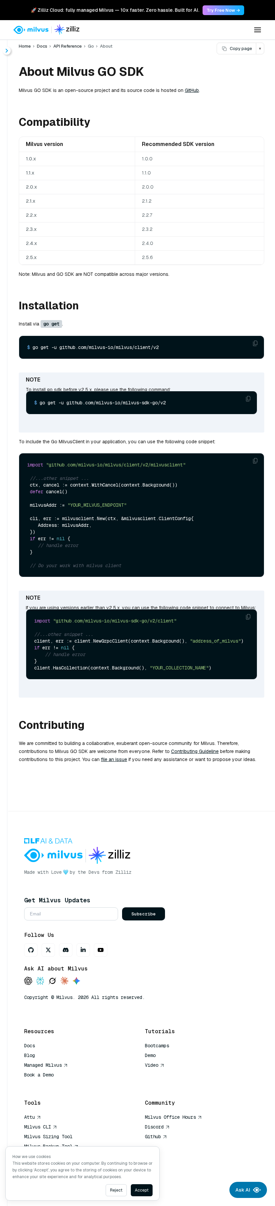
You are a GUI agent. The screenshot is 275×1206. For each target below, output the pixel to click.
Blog (29, 1055)
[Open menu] (258, 30)
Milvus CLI (37, 1127)
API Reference (67, 46)
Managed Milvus (43, 1065)
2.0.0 (148, 187)
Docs (42, 46)
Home (25, 46)
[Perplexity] (40, 981)
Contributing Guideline (195, 751)
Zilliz (123, 872)
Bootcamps (157, 1046)
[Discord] (65, 950)
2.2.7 (147, 215)
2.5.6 (147, 257)
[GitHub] (31, 950)
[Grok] (52, 981)
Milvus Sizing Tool (48, 1137)
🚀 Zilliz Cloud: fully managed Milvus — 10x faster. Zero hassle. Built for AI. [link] (115, 10)
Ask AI (242, 1190)
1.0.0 (147, 159)
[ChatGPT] (28, 981)
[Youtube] (100, 950)
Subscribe (143, 914)
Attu (29, 1117)
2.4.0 (147, 243)
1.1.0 (146, 173)
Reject (116, 1190)
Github (153, 1137)
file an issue (114, 759)
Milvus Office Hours (170, 1117)
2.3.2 (147, 229)
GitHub (192, 90)
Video (151, 1065)
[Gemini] (76, 981)
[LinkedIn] (83, 950)
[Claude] (64, 981)
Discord (154, 1127)
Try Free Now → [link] (223, 10)
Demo (150, 1055)
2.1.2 (147, 201)
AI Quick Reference (48, 1085)
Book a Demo (39, 1075)
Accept (142, 1190)
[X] (48, 950)
